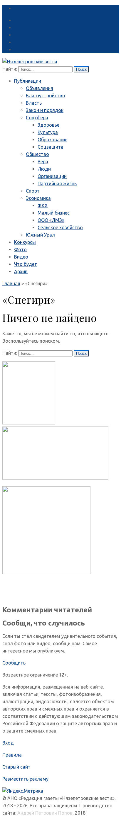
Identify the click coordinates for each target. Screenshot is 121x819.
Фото (20, 249)
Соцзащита (50, 146)
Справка (23, 8)
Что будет (25, 264)
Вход (8, 742)
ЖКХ (43, 205)
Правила (12, 754)
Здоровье (48, 125)
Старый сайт (16, 766)
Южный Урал (40, 234)
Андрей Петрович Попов (45, 812)
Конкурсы (25, 242)
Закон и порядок (44, 110)
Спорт (33, 190)
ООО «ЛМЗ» (51, 220)
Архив (21, 271)
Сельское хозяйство (60, 227)
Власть (34, 103)
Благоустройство (45, 95)
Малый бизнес (54, 212)
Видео (21, 256)
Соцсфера (37, 117)
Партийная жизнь (57, 183)
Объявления (39, 88)
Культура (48, 132)
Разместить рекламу (25, 778)
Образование (52, 139)
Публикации (27, 81)
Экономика (38, 198)
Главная (11, 283)
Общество (37, 154)
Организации (52, 176)
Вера (43, 161)
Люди (44, 168)
